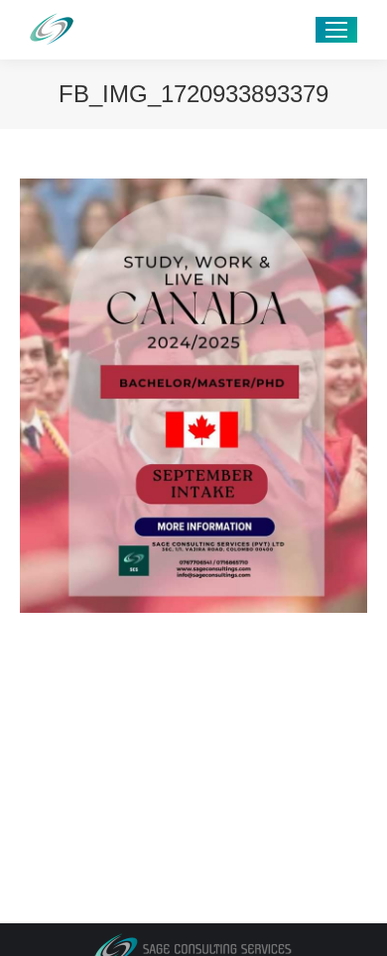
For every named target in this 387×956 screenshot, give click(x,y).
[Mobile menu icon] (336, 30)
